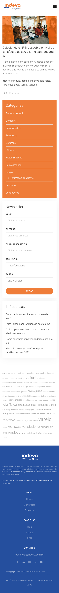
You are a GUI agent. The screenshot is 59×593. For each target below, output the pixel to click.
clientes (42, 378)
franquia (15, 80)
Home (29, 499)
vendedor (29, 427)
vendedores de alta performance (39, 433)
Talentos (29, 510)
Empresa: (11, 229)
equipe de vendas (30, 387)
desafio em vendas (31, 383)
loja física (45, 80)
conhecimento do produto (12, 383)
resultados (41, 414)
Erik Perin (26, 574)
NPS (4, 84)
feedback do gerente (18, 392)
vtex (4, 437)
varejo (24, 84)
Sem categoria (13, 165)
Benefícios (29, 504)
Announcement (14, 113)
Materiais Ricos (14, 157)
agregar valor (8, 373)
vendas (33, 84)
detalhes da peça (46, 383)
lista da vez (47, 400)
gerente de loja (25, 396)
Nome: (9, 214)
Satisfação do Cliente (22, 177)
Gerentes (11, 142)
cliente (6, 80)
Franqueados (13, 128)
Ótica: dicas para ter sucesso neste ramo (28, 323)
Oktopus (47, 574)
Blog (29, 526)
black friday (22, 378)
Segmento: (12, 259)
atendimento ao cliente (36, 373)
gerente (14, 396)
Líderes (10, 150)
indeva (11, 400)
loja (53, 400)
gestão (25, 80)
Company (11, 120)
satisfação (13, 84)
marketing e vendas (10, 409)
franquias (35, 391)
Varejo (9, 172)
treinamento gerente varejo (27, 420)
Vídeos (29, 532)
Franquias (11, 135)
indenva (34, 80)
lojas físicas (24, 404)
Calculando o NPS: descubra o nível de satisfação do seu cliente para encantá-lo (29, 52)
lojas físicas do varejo (43, 404)
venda (4, 427)
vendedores (16, 432)
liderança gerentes (34, 400)
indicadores (21, 400)
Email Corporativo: (17, 244)
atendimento (21, 373)
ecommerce (16, 386)
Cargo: (10, 274)
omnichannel (24, 409)
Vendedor (11, 185)
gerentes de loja (39, 396)
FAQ (29, 538)
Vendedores (12, 192)
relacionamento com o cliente (24, 414)
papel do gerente (36, 409)
